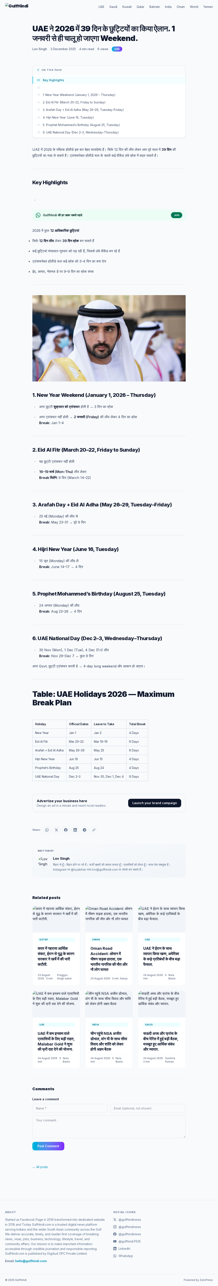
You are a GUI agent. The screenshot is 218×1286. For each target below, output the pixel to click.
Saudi (113, 7)
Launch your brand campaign (154, 803)
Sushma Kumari (170, 1060)
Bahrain (154, 7)
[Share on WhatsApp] (47, 830)
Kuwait (127, 7)
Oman (181, 7)
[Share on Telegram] (84, 830)
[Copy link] (94, 830)
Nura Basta (171, 976)
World (194, 7)
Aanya (124, 978)
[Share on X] (56, 830)
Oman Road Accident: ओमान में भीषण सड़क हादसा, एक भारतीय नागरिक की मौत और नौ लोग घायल (109, 959)
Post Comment (48, 1146)
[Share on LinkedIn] (75, 830)
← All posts (40, 1167)
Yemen (208, 7)
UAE (101, 7)
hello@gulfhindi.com (31, 1261)
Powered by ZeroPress (198, 1280)
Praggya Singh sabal (64, 976)
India (168, 7)
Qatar (140, 7)
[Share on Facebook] (66, 830)
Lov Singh (39, 49)
